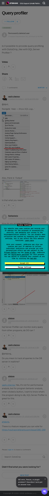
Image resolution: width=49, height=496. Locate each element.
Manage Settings (24, 267)
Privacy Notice (10, 252)
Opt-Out (33, 258)
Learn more (29, 241)
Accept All (24, 263)
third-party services (20, 254)
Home (12, 3)
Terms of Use (29, 252)
